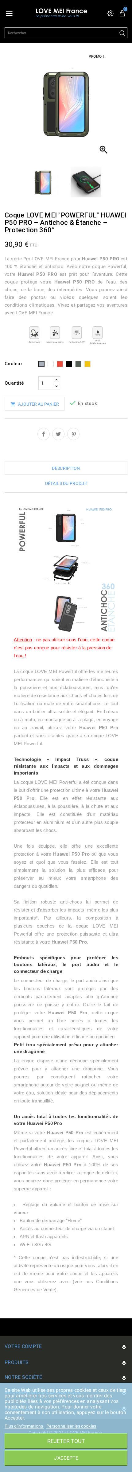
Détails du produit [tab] (66, 483)
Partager (43, 434)
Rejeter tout (66, 1441)
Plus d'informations (24, 1426)
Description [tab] (66, 468)
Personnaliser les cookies (71, 1426)
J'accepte (66, 1458)
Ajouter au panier (34, 404)
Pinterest (73, 434)
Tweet (58, 434)
